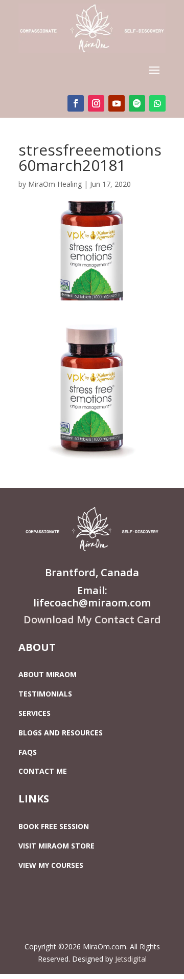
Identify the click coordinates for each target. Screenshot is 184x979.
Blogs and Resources (60, 732)
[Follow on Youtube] (116, 103)
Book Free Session (53, 826)
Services (34, 713)
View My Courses (50, 865)
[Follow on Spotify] (137, 103)
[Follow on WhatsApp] (157, 103)
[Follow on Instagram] (96, 103)
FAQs (27, 752)
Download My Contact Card (92, 619)
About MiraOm (47, 674)
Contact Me (42, 771)
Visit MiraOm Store (56, 846)
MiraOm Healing (55, 184)
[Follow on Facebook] (75, 103)
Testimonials (45, 694)
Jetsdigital (131, 959)
